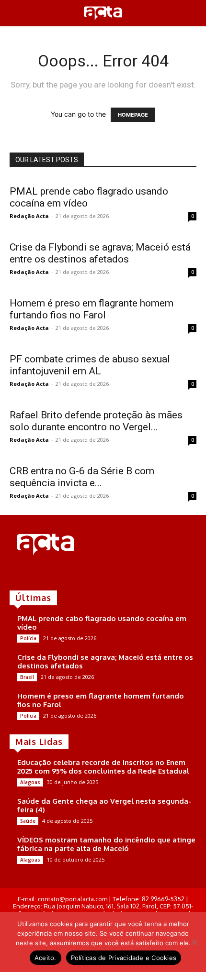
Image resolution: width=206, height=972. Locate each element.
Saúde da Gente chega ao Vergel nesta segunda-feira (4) (104, 805)
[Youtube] (56, 574)
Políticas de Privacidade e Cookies (124, 957)
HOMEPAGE (133, 114)
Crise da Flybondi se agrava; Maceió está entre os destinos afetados (100, 253)
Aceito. (45, 957)
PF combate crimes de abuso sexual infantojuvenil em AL (90, 365)
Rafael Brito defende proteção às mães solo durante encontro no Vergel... (96, 421)
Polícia (28, 638)
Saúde (27, 821)
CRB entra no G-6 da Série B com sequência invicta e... (82, 477)
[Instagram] (29, 574)
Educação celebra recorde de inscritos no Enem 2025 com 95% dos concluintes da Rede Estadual (103, 766)
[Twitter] (43, 574)
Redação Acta (29, 215)
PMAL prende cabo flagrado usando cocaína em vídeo (101, 623)
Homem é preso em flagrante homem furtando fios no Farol (91, 309)
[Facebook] (16, 574)
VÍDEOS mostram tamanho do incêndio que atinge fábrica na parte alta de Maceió (106, 844)
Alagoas (30, 782)
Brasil (27, 677)
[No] (194, 942)
